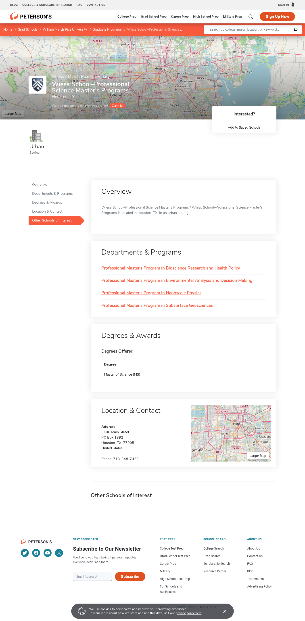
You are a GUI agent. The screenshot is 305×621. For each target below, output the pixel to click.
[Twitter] (25, 553)
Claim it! (117, 106)
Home (7, 29)
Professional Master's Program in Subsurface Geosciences (157, 305)
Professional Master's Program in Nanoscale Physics (151, 293)
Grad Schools (27, 29)
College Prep (126, 16)
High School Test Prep (175, 579)
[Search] (251, 16)
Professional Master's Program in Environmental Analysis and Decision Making (176, 280)
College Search (213, 548)
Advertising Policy (259, 586)
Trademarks (255, 579)
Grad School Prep (154, 16)
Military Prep (232, 16)
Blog (14, 4)
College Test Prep (172, 548)
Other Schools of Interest (51, 220)
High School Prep (206, 16)
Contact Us (255, 556)
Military (165, 571)
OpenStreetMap (275, 38)
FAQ (79, 4)
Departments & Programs (52, 193)
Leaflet (252, 38)
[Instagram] (59, 553)
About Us (253, 548)
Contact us (96, 4)
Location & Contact (47, 211)
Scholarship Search (216, 563)
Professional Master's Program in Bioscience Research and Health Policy (170, 268)
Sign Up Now (277, 16)
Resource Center (214, 571)
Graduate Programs (107, 29)
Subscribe (130, 576)
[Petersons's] (31, 16)
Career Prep (180, 16)
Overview (39, 184)
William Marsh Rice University (65, 29)
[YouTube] (48, 553)
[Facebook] (36, 553)
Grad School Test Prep (175, 556)
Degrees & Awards (47, 202)
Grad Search (212, 556)
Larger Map (13, 113)
